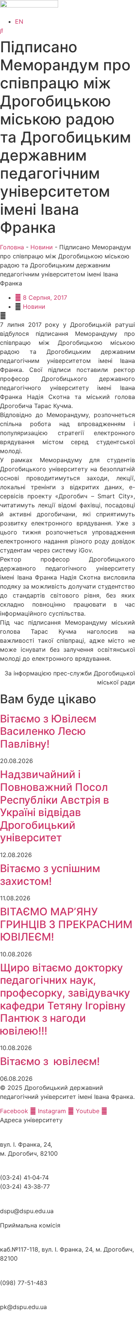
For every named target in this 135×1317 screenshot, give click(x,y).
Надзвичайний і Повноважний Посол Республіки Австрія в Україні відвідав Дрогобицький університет (54, 806)
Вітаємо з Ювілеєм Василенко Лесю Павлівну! (48, 731)
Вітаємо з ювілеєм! (50, 1061)
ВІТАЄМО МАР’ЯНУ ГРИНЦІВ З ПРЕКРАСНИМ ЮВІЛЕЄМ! (66, 924)
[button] (67, 315)
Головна (12, 247)
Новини (41, 247)
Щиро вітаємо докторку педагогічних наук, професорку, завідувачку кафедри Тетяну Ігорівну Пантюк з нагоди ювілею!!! (65, 999)
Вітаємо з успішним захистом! (50, 875)
